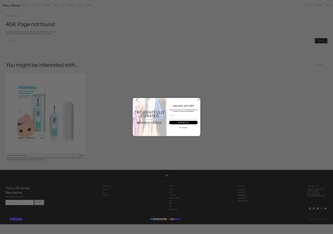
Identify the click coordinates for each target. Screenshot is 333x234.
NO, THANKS (183, 127)
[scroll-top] (329, 230)
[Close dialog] (198, 100)
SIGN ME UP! (183, 122)
